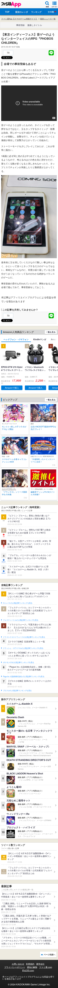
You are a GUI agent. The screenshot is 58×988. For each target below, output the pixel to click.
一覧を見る (51, 332)
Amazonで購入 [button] (12, 387)
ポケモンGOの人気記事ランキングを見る (18, 662)
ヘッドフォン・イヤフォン (16, 339)
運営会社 (40, 963)
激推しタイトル (34, 25)
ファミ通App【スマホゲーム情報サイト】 (19, 18)
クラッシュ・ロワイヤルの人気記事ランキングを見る (23, 648)
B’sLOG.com (28, 970)
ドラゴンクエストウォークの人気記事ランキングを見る (24, 637)
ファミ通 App (11, 4)
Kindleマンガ (39, 339)
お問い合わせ (18, 963)
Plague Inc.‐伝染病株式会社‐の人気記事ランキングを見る (23, 676)
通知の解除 (32, 967)
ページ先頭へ (49, 954)
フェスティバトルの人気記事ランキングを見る (20, 620)
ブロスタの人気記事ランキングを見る (17, 690)
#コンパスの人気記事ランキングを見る (17, 603)
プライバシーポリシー (14, 967)
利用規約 (30, 963)
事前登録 (20, 25)
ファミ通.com (45, 967)
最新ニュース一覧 (48, 18)
